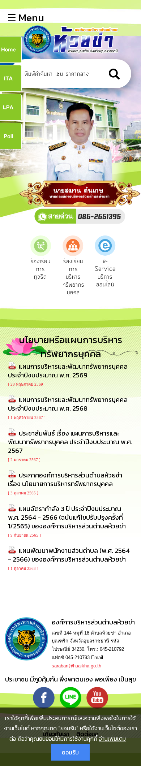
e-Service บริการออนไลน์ (105, 273)
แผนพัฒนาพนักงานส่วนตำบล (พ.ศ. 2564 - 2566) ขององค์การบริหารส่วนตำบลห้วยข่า (69, 555)
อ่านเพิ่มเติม (112, 738)
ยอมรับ (70, 752)
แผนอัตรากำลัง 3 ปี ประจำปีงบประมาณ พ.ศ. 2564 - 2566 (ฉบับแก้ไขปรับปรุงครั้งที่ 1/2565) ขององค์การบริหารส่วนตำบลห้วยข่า (67, 517)
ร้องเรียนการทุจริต (41, 269)
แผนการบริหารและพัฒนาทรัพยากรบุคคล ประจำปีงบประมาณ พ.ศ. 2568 (68, 404)
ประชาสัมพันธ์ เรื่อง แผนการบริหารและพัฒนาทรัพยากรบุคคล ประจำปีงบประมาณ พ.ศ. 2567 (70, 441)
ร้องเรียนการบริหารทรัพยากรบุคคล (73, 277)
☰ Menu (25, 17)
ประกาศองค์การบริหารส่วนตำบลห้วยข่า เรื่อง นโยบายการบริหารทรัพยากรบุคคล (65, 479)
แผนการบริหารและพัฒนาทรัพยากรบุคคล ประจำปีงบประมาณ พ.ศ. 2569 (68, 371)
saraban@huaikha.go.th (76, 665)
